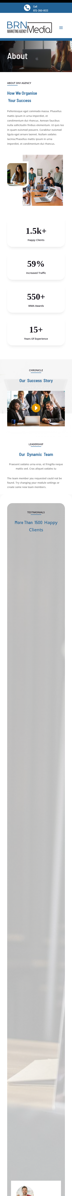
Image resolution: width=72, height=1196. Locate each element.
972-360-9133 (40, 10)
